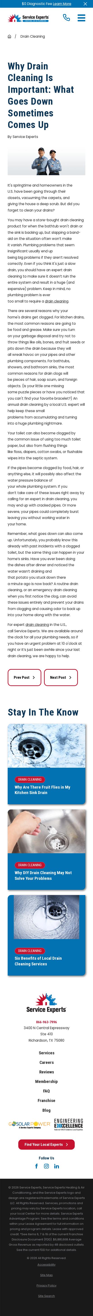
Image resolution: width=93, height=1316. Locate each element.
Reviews (46, 1072)
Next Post (58, 677)
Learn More (62, 3)
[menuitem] (46, 1264)
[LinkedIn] (56, 1166)
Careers (47, 1062)
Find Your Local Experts (44, 1144)
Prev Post (21, 677)
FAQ (46, 1091)
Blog (46, 1110)
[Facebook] (36, 1166)
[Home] (28, 18)
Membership (46, 1081)
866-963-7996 (46, 1022)
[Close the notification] (85, 3)
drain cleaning (56, 301)
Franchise (46, 1100)
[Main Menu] (81, 18)
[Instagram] (46, 1166)
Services (46, 1052)
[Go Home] (9, 36)
